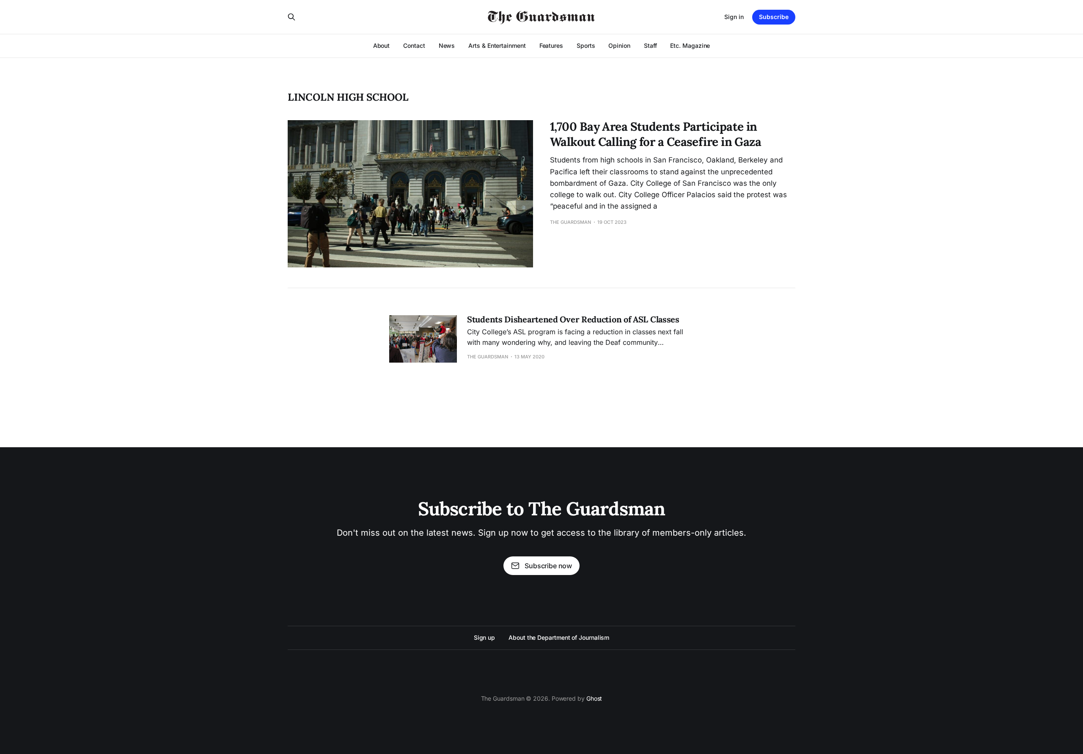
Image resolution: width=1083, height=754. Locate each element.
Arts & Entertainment (496, 45)
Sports (586, 45)
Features (551, 45)
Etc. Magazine (690, 45)
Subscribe (774, 16)
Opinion (619, 45)
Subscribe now (548, 565)
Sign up (484, 637)
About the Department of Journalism (559, 637)
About (381, 45)
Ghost (594, 698)
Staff (650, 45)
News (447, 45)
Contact (414, 45)
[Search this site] (291, 17)
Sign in (734, 16)
